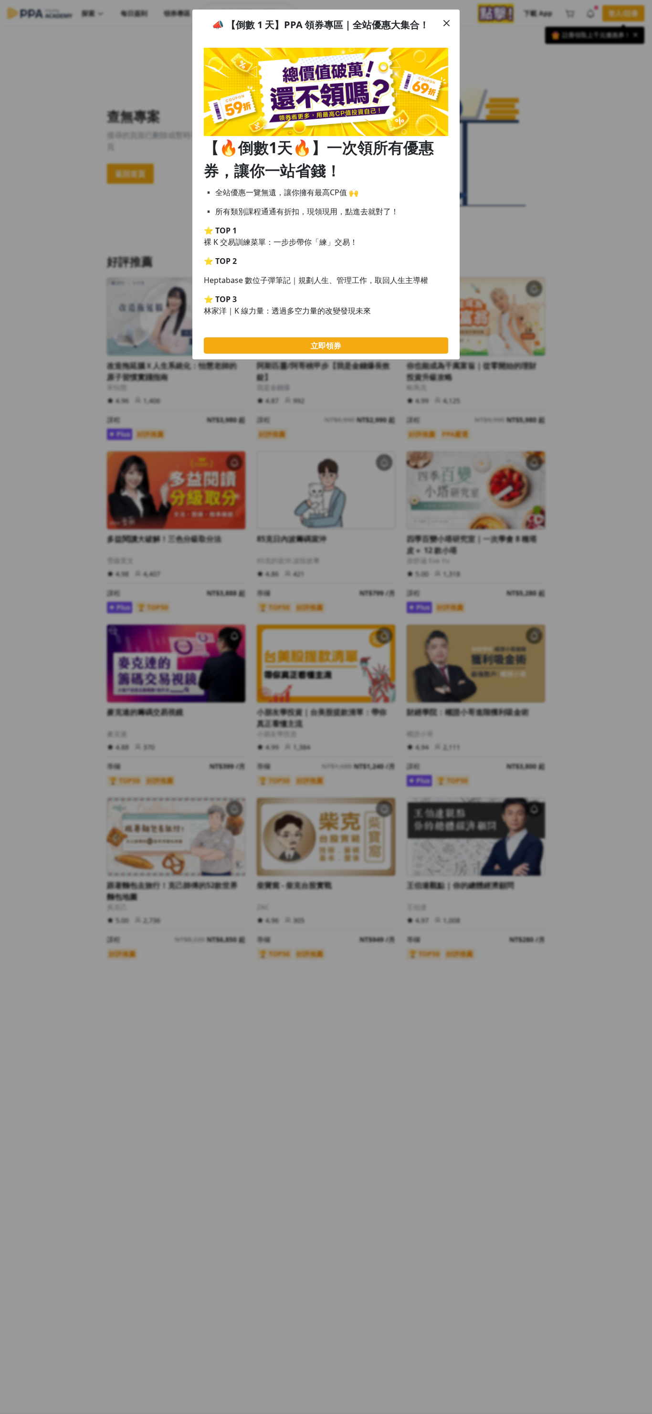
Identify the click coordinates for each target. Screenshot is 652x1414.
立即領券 (326, 345)
